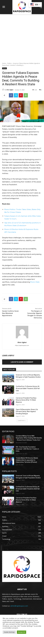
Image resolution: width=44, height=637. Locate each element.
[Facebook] (11, 95)
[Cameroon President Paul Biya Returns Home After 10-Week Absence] (8, 401)
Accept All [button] (21, 632)
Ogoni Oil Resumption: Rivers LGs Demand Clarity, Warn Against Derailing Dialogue (27, 411)
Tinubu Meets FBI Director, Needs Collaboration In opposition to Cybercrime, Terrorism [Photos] (27, 460)
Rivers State (35, 282)
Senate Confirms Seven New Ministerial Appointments (10, 313)
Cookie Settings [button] (9, 632)
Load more (21, 420)
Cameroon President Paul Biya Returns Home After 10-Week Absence (26, 400)
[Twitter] (16, 95)
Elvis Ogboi (10, 90)
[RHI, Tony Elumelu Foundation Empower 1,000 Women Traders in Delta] (8, 450)
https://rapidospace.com (22, 345)
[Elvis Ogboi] (3, 90)
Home (4, 63)
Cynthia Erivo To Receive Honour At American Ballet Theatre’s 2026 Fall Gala (28, 388)
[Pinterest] (21, 95)
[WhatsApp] (26, 95)
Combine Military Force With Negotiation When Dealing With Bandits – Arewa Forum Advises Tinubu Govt (29, 438)
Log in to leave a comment (22, 362)
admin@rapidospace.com (19, 606)
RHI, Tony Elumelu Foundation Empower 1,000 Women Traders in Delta (27, 449)
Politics (9, 63)
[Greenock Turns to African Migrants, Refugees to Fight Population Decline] (8, 378)
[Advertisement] (22, 37)
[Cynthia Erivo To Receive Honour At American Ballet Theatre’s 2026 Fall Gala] (8, 389)
